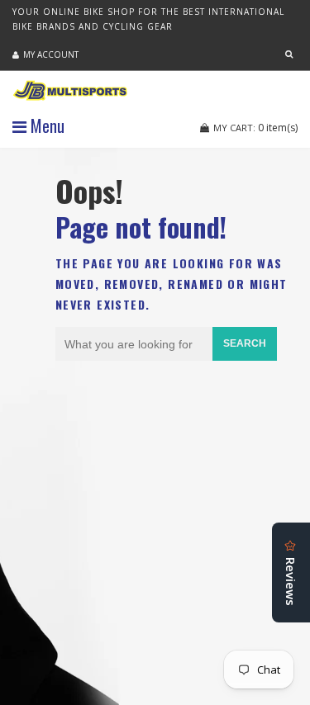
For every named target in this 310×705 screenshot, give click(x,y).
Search (244, 343)
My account (51, 54)
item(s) (255, 128)
